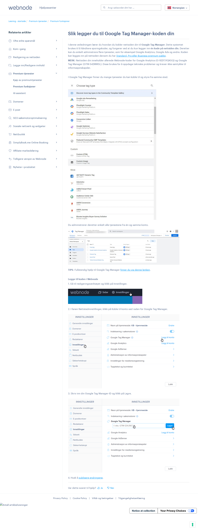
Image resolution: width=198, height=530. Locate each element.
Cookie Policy (80, 498)
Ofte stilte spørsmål (24, 40)
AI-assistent (19, 93)
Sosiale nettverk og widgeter (29, 126)
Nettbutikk (19, 134)
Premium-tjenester (38, 21)
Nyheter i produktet (24, 167)
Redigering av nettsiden (26, 57)
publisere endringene (91, 477)
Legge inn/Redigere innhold (29, 65)
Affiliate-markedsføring (26, 150)
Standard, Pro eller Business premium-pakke (141, 55)
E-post (16, 109)
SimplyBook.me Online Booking (30, 142)
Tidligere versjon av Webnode (29, 158)
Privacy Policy (60, 498)
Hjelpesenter (47, 7)
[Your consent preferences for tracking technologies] (193, 525)
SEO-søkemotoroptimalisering (30, 118)
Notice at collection (143, 510)
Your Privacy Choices (173, 510)
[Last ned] (93, 231)
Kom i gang (19, 49)
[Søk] (104, 7)
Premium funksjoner (60, 21)
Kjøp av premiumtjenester (27, 80)
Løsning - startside (17, 21)
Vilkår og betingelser (102, 498)
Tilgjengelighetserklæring (131, 498)
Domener (18, 101)
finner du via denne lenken (135, 269)
